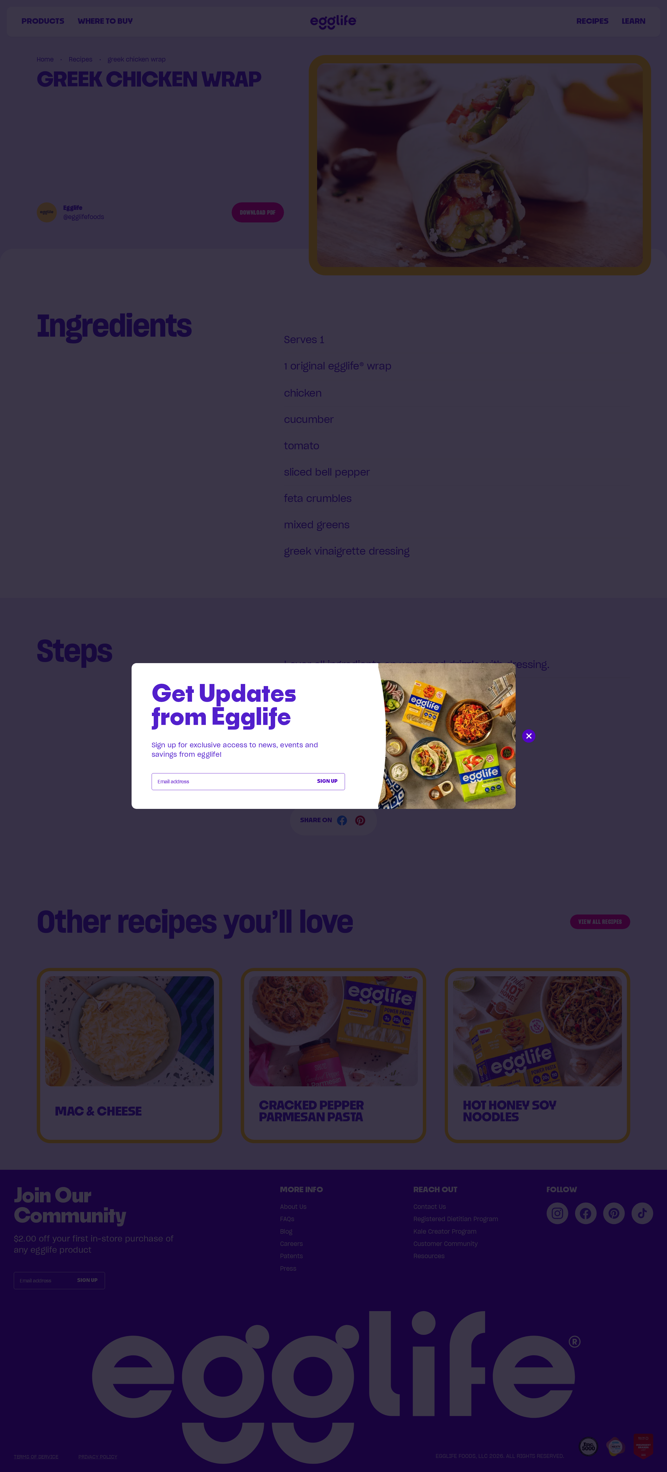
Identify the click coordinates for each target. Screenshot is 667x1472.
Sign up (327, 781)
